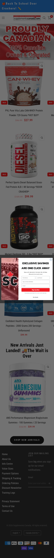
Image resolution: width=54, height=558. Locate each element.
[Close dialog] (51, 259)
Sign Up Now (35, 290)
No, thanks (35, 297)
